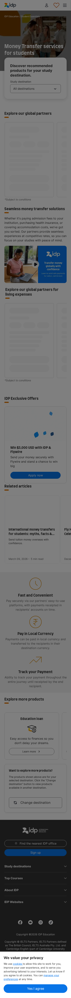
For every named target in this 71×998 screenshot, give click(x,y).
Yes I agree (35, 989)
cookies (18, 963)
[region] (35, 975)
